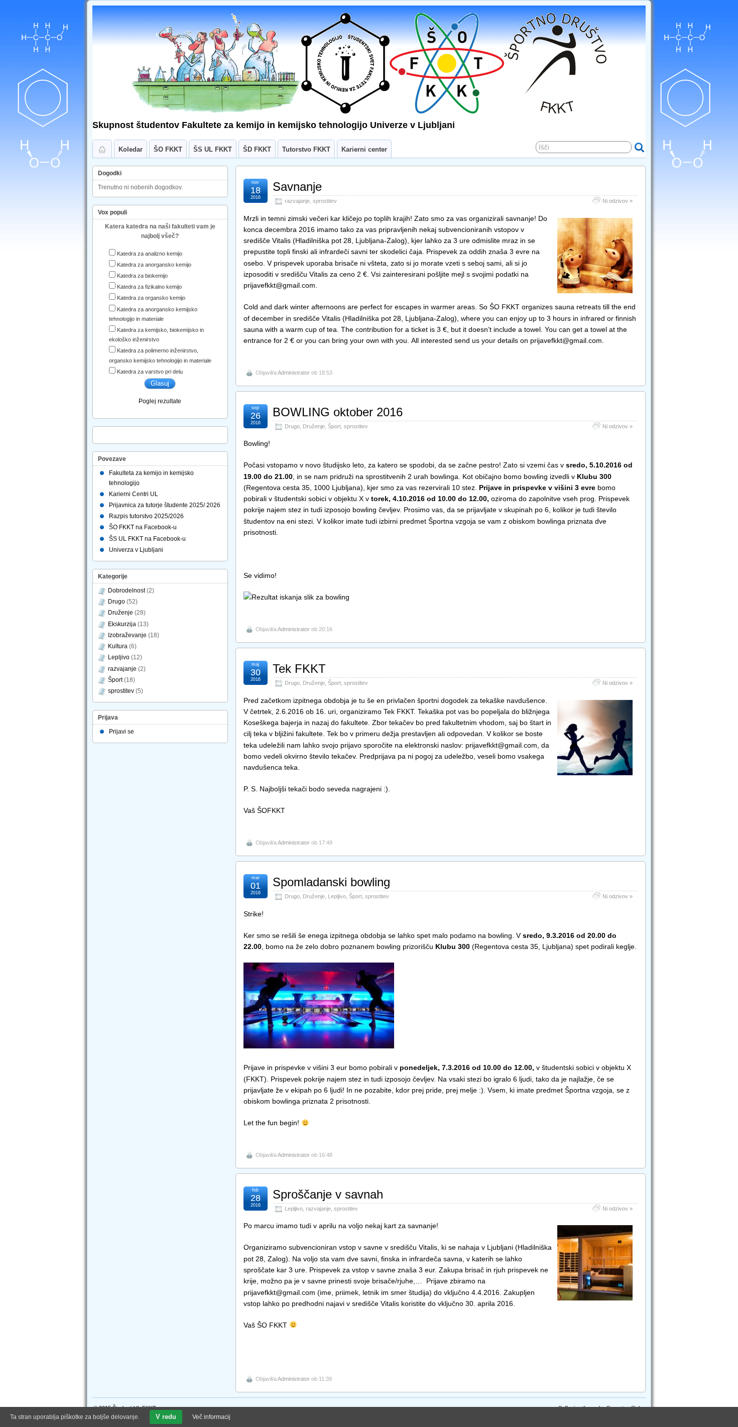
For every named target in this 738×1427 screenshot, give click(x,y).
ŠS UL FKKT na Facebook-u (147, 538)
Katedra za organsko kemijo (151, 298)
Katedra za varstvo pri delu (150, 372)
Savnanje (297, 186)
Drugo (292, 426)
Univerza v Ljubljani (136, 549)
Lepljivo (337, 896)
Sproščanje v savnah (328, 1194)
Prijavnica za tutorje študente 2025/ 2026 (164, 505)
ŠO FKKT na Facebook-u (143, 527)
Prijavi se (121, 731)
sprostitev (325, 201)
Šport (334, 426)
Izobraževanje (127, 635)
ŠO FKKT (168, 149)
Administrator (294, 373)
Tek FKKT (299, 668)
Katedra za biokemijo (142, 276)
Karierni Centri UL (133, 494)
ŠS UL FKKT (212, 149)
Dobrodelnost (126, 590)
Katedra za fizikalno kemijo (149, 287)
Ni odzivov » (617, 201)
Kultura (118, 646)
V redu (166, 1416)
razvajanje (297, 201)
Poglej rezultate (160, 401)
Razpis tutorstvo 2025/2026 (146, 516)
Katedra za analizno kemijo (149, 254)
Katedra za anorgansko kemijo (154, 265)
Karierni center (364, 149)
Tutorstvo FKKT (306, 149)
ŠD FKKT (257, 149)
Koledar (130, 149)
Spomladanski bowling (331, 882)
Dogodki (109, 173)
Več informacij (211, 1416)
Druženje (314, 426)
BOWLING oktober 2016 (338, 412)
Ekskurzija (122, 624)
